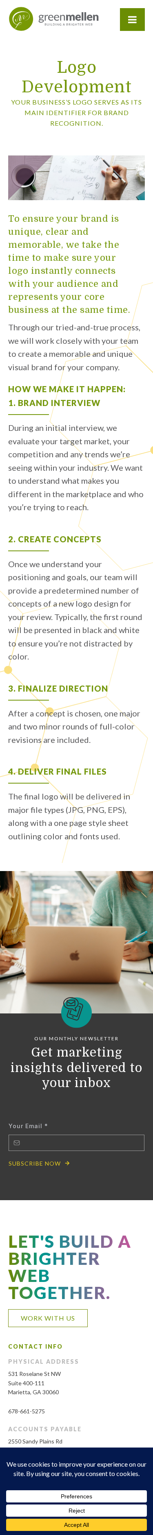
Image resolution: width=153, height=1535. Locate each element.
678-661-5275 (26, 1411)
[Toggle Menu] (132, 19)
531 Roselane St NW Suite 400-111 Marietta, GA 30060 (34, 1383)
